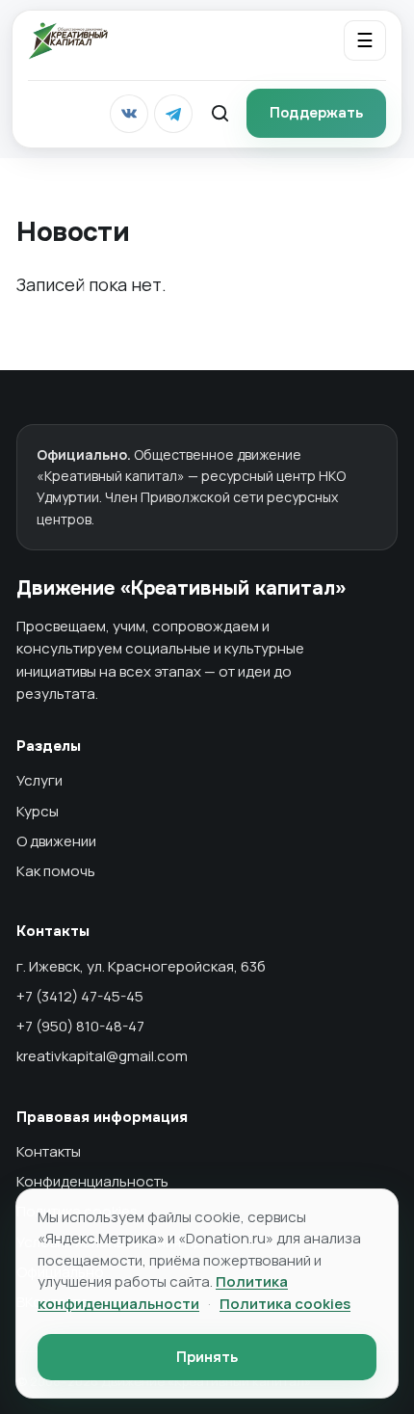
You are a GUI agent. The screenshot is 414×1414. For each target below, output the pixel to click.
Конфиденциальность (92, 1181)
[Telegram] (173, 113)
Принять (207, 1357)
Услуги (39, 780)
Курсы (37, 811)
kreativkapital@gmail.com (102, 1056)
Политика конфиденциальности (163, 1292)
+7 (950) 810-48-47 (80, 1026)
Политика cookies (285, 1304)
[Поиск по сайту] (219, 113)
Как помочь (55, 871)
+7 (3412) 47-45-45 (79, 996)
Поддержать (316, 112)
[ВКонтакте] (129, 113)
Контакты (48, 1151)
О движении (56, 841)
